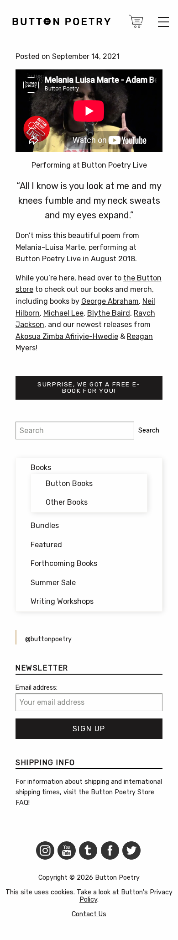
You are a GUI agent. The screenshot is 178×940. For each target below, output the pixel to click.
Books (41, 467)
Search (148, 430)
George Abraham (110, 301)
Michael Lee (63, 313)
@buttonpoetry (48, 639)
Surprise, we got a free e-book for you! (89, 387)
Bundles (45, 525)
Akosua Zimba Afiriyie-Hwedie (67, 336)
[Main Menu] (163, 22)
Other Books (67, 502)
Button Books (69, 483)
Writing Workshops (62, 601)
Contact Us (89, 914)
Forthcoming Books (64, 563)
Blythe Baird (108, 313)
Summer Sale (53, 582)
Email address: (37, 688)
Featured (46, 544)
